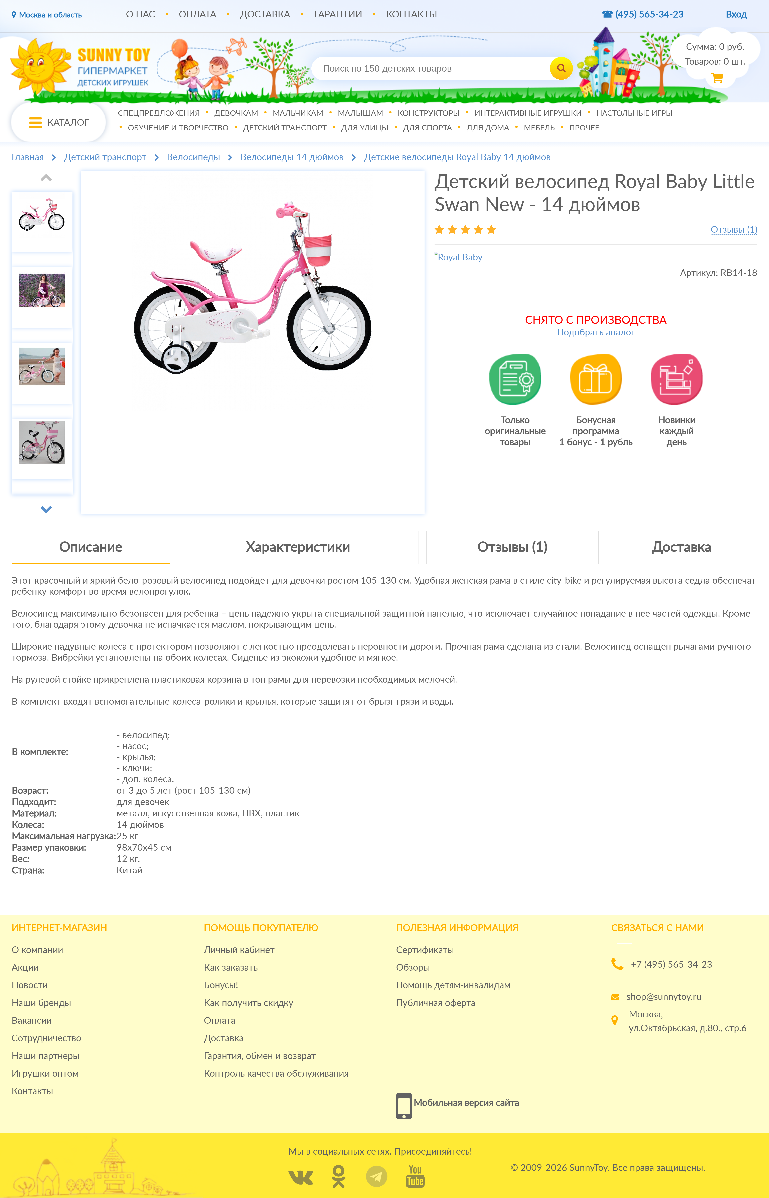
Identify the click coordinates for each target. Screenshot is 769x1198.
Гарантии (338, 14)
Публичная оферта (436, 1003)
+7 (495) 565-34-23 (671, 964)
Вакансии (32, 1020)
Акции (25, 967)
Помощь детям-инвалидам (453, 985)
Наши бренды (41, 1003)
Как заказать (231, 967)
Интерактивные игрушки (528, 113)
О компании (37, 950)
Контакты (411, 14)
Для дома (488, 128)
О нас (140, 14)
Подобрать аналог (596, 332)
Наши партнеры (46, 1056)
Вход (736, 14)
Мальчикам (298, 113)
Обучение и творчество (178, 128)
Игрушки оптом (45, 1073)
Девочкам (236, 113)
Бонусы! (221, 985)
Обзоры (413, 967)
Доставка (265, 14)
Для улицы (365, 128)
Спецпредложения (159, 113)
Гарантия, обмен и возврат (260, 1056)
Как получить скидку (248, 1003)
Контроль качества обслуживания (276, 1073)
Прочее (584, 128)
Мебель (539, 128)
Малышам (360, 113)
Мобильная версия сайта (466, 1103)
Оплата (197, 14)
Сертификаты (425, 950)
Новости (30, 985)
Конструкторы (429, 113)
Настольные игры (634, 113)
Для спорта (427, 128)
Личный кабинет (239, 950)
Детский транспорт (285, 128)
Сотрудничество (46, 1038)
